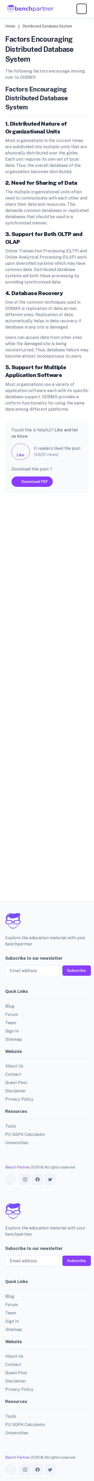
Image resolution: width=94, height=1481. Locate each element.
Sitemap (13, 1039)
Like (20, 455)
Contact (13, 1074)
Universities (16, 1142)
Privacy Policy (19, 1099)
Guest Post (16, 1082)
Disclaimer (15, 1090)
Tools (10, 1126)
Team (10, 1022)
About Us (14, 1066)
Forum (11, 1014)
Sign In (12, 1031)
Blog (9, 1006)
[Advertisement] (47, 701)
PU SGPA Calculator (25, 1134)
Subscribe (76, 970)
